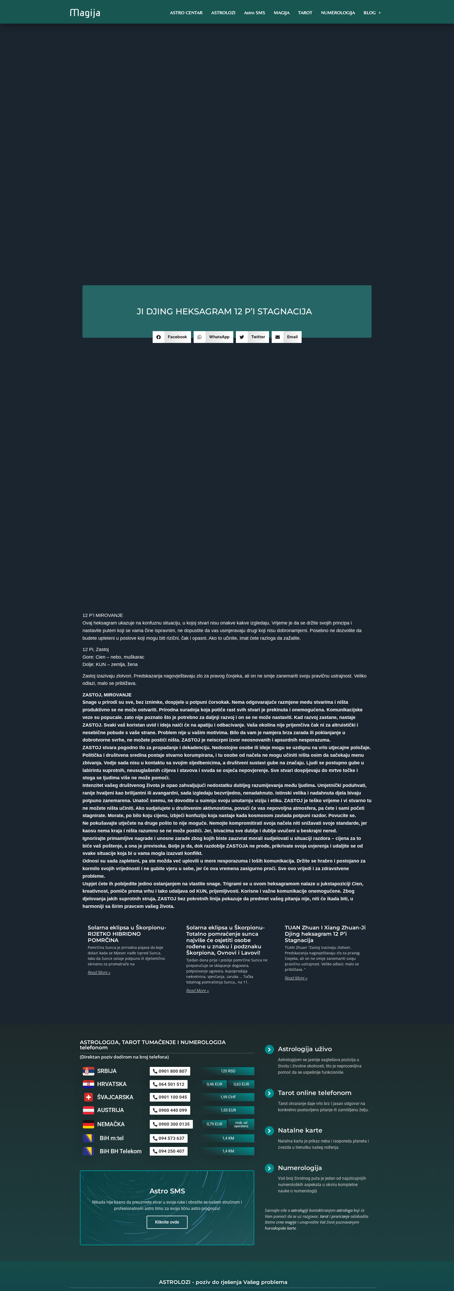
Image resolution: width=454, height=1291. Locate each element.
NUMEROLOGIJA (338, 12)
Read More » (99, 972)
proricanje (340, 1216)
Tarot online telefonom (315, 1093)
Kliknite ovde (167, 1222)
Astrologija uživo (305, 1049)
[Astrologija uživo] (269, 1049)
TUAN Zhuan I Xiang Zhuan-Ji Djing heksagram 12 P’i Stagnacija (325, 933)
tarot (324, 1216)
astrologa (345, 1210)
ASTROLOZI (223, 12)
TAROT (305, 12)
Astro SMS (254, 12)
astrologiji (299, 1210)
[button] (172, 337)
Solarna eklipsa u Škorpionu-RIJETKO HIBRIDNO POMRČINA (127, 933)
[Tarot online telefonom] (269, 1093)
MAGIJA (282, 12)
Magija (85, 12)
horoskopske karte (280, 1228)
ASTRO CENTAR (186, 12)
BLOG (370, 12)
